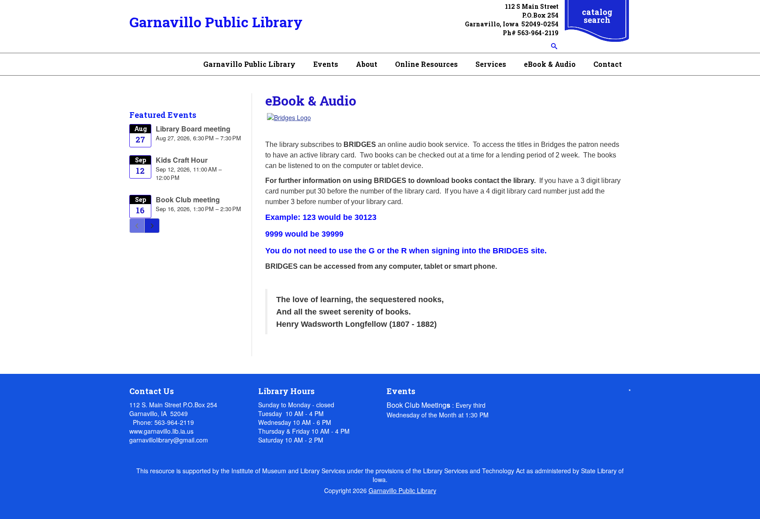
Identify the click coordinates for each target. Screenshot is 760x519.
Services (490, 64)
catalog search (597, 16)
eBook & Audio (550, 64)
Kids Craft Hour (182, 160)
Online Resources (426, 64)
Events (325, 64)
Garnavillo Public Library (216, 21)
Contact (607, 64)
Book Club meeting (188, 199)
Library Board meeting (193, 129)
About (366, 64)
